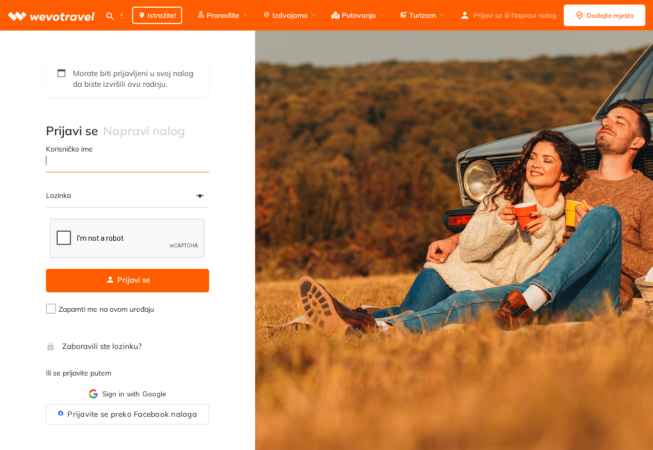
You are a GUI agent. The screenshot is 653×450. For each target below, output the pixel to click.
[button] (127, 394)
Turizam (421, 15)
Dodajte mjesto (610, 15)
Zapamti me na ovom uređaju (106, 309)
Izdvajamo (289, 15)
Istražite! (160, 15)
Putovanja (358, 15)
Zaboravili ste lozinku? (101, 346)
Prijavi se (488, 15)
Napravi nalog (533, 15)
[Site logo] (52, 15)
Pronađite (222, 15)
